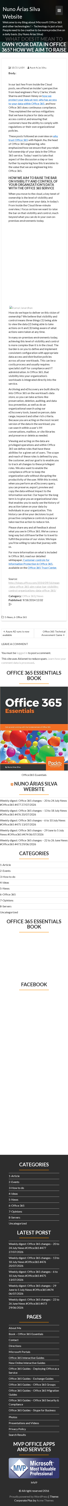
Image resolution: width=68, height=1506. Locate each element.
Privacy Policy (17, 1429)
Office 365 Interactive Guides (26, 1357)
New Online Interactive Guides (27, 1362)
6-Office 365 (8, 894)
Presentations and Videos (24, 1423)
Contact (13, 1340)
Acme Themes (45, 1500)
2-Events (5, 870)
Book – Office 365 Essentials (26, 1334)
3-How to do (7, 876)
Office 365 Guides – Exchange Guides (31, 1378)
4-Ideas (4, 882)
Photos (13, 1417)
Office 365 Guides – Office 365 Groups (32, 1384)
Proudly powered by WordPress (28, 1496)
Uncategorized (9, 912)
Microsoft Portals (19, 1351)
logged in (22, 652)
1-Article (5, 864)
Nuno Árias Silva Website (35, 786)
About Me (15, 1328)
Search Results (17, 1434)
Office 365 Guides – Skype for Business (32, 1410)
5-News (5, 888)
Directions (15, 1345)
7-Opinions (6, 900)
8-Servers (6, 906)
